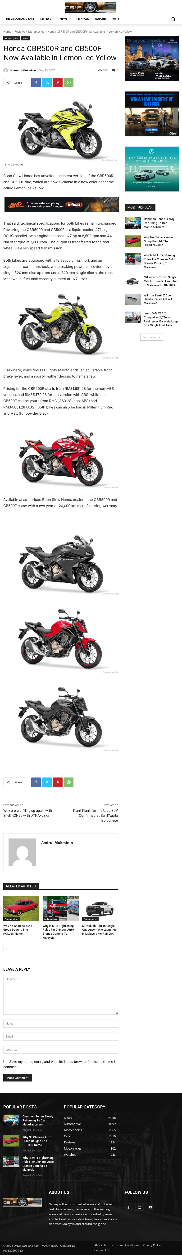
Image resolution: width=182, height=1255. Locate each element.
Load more (150, 337)
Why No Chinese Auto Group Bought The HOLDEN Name (17, 930)
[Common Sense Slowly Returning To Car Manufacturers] (133, 223)
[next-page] (14, 949)
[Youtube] (150, 1207)
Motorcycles (36, 32)
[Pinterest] (58, 82)
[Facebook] (36, 82)
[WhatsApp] (68, 82)
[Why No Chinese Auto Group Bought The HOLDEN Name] (21, 908)
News (26, 38)
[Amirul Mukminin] (6, 70)
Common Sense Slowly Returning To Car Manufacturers (159, 223)
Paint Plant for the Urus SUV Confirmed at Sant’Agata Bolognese (95, 815)
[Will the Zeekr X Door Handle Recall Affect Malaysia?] (133, 299)
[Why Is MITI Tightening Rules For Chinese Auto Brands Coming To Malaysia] (60, 908)
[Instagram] (139, 1207)
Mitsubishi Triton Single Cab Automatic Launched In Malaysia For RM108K (99, 930)
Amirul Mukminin (24, 70)
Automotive (11, 919)
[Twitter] (47, 82)
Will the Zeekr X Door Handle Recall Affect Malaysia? (158, 299)
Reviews (19, 32)
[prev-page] (6, 949)
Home (7, 32)
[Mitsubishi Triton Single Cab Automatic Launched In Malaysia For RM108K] (100, 908)
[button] (173, 18)
